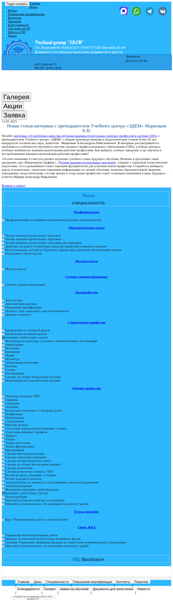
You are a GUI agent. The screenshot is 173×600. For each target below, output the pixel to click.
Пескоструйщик (16, 496)
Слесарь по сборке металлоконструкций (33, 377)
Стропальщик (14, 421)
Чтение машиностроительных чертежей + (34, 239)
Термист (11, 435)
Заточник (11, 407)
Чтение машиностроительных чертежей (87, 162)
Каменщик (12, 351)
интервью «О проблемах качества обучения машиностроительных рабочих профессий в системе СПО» (86, 136)
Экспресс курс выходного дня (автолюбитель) (37, 311)
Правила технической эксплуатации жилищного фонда (43, 538)
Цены (33, 7)
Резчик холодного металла (23, 478)
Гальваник (12, 403)
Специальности (57, 582)
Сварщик (11, 399)
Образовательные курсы (86, 227)
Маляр (9, 355)
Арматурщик (14, 344)
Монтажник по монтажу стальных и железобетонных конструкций (51, 341)
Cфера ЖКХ (87, 527)
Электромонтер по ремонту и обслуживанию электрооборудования (51, 482)
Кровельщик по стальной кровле (27, 330)
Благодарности (18, 25)
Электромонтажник (18, 486)
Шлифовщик (14, 414)
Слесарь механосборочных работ (28, 460)
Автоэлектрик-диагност (21, 303)
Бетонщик (12, 348)
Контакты (14, 17)
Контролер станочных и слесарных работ (34, 410)
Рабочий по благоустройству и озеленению (35, 500)
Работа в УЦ (16, 32)
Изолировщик (14, 373)
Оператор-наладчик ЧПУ (22, 396)
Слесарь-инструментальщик (24, 453)
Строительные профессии (86, 322)
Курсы (12, 10)
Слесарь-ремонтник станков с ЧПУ (29, 471)
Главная (35, 3)
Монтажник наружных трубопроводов (31, 489)
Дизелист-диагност (18, 314)
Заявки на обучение (74, 589)
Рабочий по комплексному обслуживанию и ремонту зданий (47, 504)
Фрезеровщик (14, 450)
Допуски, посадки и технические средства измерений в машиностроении (56, 246)
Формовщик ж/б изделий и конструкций (32, 380)
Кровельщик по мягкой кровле (26, 333)
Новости (143, 589)
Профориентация (86, 212)
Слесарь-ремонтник (18, 468)
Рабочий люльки (16, 425)
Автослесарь (14, 300)
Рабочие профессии (86, 388)
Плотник (11, 366)
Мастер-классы (86, 261)
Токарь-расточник (17, 443)
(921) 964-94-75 (46, 64)
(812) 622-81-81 (137, 61)
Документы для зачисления (113, 589)
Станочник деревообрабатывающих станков (35, 428)
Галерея (49, 589)
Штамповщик (14, 417)
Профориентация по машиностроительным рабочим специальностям (53, 220)
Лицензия (14, 21)
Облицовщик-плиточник (22, 362)
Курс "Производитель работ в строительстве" (36, 519)
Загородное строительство (23, 253)
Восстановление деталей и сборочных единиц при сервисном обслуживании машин (63, 250)
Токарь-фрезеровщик (19, 446)
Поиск (12, 35)
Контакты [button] (133, 56)
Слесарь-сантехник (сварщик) (25, 457)
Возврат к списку (14, 185)
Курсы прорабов (86, 511)
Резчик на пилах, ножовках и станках (31, 475)
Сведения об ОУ (19, 28)
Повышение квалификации (26, 14)
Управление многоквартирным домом (31, 535)
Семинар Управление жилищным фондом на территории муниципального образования (65, 542)
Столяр (10, 369)
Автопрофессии (86, 292)
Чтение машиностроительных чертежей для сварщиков (43, 242)
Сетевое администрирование (86, 276)
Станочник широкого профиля (26, 432)
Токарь (10, 439)
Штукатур (12, 359)
